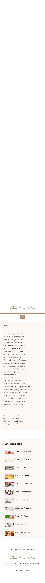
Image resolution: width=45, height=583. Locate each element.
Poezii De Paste (21, 516)
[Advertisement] (22, 22)
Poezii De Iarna (21, 500)
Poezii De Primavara (23, 508)
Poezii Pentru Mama (23, 491)
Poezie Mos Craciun (23, 532)
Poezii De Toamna (22, 475)
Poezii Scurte (21, 524)
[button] (22, 317)
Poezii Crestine (21, 467)
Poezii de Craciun (23, 459)
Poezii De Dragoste (23, 451)
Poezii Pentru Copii (23, 483)
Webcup (26, 570)
